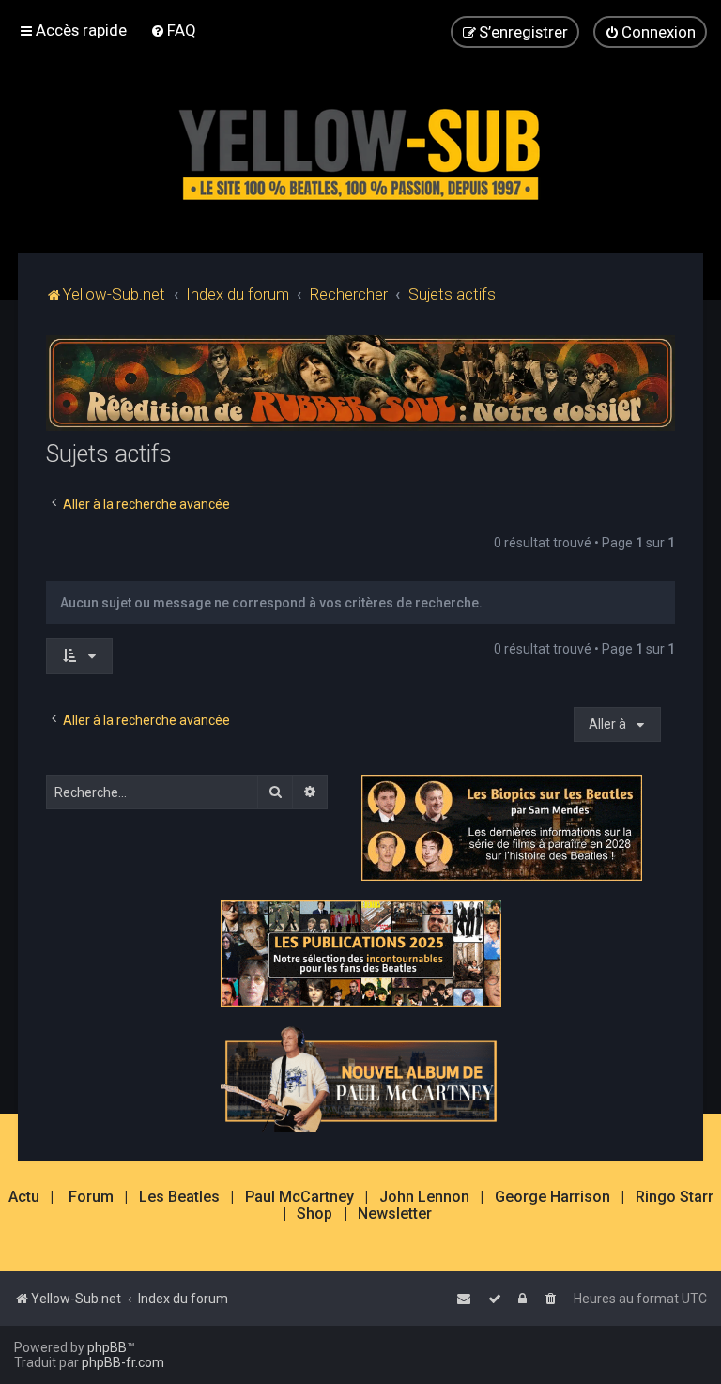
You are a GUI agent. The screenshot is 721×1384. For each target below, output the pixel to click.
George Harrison (552, 1197)
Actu (23, 1197)
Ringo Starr (674, 1197)
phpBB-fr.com (123, 1362)
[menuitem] (173, 30)
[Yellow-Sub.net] (360, 150)
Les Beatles (179, 1197)
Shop (314, 1214)
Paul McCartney (299, 1197)
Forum (91, 1197)
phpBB (107, 1347)
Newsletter (395, 1214)
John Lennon (424, 1197)
